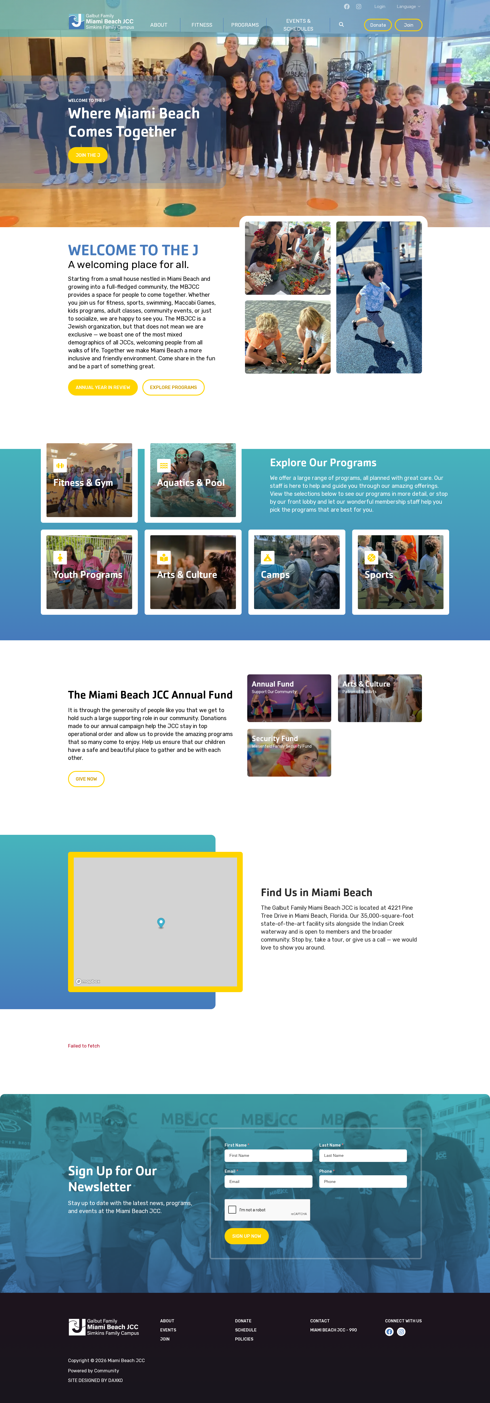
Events (168, 1330)
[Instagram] (358, 6)
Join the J (88, 155)
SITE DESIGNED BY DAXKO (95, 1380)
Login (379, 6)
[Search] (341, 25)
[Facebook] (347, 6)
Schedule (246, 1330)
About (167, 1321)
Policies (244, 1339)
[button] (289, 698)
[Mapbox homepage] (87, 981)
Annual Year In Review (103, 387)
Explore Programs (173, 387)
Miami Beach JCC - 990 (333, 1330)
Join (408, 25)
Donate (378, 25)
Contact (320, 1321)
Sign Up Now (246, 1236)
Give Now (86, 779)
